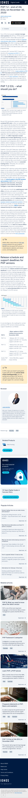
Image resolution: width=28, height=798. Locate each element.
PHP (17, 430)
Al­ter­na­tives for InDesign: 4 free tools (12, 568)
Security (11, 430)
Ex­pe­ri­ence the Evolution (11, 497)
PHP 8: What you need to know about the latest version (13, 603)
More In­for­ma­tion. (18, 792)
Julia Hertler (6, 407)
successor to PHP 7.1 (14, 53)
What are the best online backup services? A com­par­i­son (13, 540)
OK (3, 795)
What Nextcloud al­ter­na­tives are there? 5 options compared (13, 526)
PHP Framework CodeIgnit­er (12, 638)
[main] (14, 234)
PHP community (19, 233)
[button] (14, 471)
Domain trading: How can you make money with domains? (13, 511)
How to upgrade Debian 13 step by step (12, 554)
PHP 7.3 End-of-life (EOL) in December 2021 (12, 740)
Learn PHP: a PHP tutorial (11, 671)
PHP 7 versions (13, 76)
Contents (6, 28)
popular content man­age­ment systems (12, 202)
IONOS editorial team (6, 16)
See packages (7, 450)
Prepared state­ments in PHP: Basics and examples (12, 705)
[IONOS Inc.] (14, 780)
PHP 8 (16, 205)
